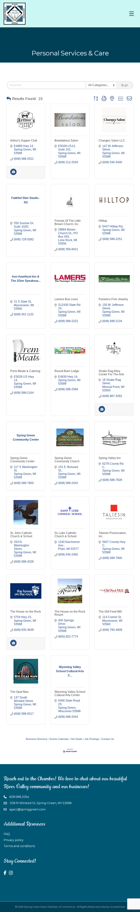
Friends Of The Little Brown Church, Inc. (68, 222)
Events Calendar (59, 739)
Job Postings (91, 739)
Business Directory (36, 739)
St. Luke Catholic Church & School (66, 534)
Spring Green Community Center (22, 459)
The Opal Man (19, 691)
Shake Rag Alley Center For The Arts (111, 372)
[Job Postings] (13, 174)
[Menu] (131, 13)
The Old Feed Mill (110, 611)
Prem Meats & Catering (25, 371)
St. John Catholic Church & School (21, 534)
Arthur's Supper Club (23, 140)
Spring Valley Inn (110, 458)
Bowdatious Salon (66, 140)
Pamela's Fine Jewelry (113, 299)
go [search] (126, 85)
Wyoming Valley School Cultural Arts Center (70, 693)
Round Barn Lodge (67, 371)
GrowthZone (117, 906)
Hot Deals (76, 739)
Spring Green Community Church (67, 459)
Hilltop (103, 220)
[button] (8, 98)
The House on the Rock (25, 611)
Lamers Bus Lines (66, 299)
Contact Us (107, 739)
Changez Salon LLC (112, 140)
